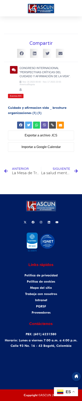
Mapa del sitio (41, 288)
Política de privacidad (41, 275)
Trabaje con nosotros (41, 294)
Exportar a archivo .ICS (41, 135)
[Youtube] (57, 222)
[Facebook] (33, 222)
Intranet (41, 300)
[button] (21, 53)
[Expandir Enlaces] (76, 376)
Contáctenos (41, 324)
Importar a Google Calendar (41, 147)
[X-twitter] (25, 222)
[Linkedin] (49, 222)
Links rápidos (41, 265)
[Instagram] (41, 222)
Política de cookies (41, 281)
